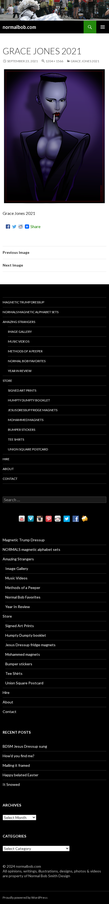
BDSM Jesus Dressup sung (25, 746)
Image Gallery (20, 332)
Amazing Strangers (19, 322)
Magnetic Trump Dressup (23, 302)
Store (7, 381)
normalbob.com (19, 27)
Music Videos (18, 341)
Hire (6, 459)
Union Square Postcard (28, 449)
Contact (10, 479)
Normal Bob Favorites (27, 361)
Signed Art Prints (22, 390)
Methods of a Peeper (25, 351)
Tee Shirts (16, 439)
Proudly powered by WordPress (25, 897)
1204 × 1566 (54, 61)
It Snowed (11, 784)
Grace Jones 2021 (85, 61)
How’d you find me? (18, 756)
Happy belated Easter (20, 775)
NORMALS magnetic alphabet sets (30, 312)
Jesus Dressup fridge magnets (32, 410)
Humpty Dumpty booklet (29, 400)
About (8, 469)
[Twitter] (14, 226)
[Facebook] (8, 226)
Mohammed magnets (25, 420)
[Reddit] (20, 226)
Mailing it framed (16, 765)
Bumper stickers (21, 430)
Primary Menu (102, 27)
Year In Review (19, 371)
